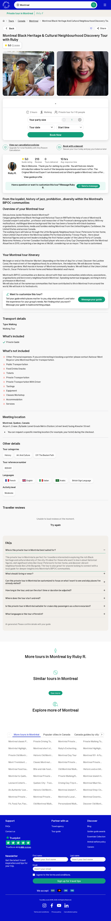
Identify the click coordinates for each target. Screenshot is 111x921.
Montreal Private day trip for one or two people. (43, 796)
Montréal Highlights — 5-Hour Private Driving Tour (18, 748)
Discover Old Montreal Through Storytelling (93, 803)
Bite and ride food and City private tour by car (43, 769)
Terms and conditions (41, 912)
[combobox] (70, 127)
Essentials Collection (96, 836)
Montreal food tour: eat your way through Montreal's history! (18, 769)
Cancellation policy (70, 912)
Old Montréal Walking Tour (68, 769)
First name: (37, 855)
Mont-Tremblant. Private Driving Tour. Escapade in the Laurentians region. (18, 762)
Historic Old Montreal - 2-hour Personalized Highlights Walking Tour (43, 789)
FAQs (7, 826)
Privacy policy (56, 912)
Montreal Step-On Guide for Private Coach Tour (93, 789)
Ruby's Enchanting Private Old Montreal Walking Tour (68, 748)
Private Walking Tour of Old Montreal (93, 741)
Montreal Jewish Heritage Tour (93, 776)
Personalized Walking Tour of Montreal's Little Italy (68, 803)
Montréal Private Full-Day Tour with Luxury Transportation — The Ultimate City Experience (68, 741)
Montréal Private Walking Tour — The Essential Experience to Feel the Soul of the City (68, 762)
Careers (90, 847)
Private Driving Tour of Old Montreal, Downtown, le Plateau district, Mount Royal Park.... (43, 741)
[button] (28, 73)
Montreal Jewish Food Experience (68, 789)
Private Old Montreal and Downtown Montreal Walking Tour (18, 755)
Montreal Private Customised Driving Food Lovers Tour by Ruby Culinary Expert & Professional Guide (43, 776)
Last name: (75, 855)
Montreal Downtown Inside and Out (93, 796)
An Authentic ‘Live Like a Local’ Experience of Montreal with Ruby (18, 789)
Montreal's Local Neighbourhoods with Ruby (68, 796)
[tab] (26, 734)
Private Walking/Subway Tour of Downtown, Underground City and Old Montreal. (68, 776)
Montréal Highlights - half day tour (93, 748)
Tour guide (56, 831)
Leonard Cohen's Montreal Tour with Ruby (18, 782)
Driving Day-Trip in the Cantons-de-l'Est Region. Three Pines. (68, 782)
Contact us (10, 831)
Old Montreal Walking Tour (43, 803)
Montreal (33, 20)
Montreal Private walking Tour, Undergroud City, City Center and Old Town (18, 796)
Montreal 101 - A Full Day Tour (93, 755)
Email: (35, 865)
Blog (89, 826)
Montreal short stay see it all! (43, 748)
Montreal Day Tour (67, 755)
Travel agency (57, 826)
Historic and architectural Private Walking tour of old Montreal (93, 769)
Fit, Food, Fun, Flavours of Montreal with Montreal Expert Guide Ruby (18, 803)
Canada (21, 20)
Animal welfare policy (96, 841)
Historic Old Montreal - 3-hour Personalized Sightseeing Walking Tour (43, 755)
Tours (11, 20)
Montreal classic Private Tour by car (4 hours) (18, 741)
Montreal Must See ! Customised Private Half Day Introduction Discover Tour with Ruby (93, 782)
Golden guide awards (96, 831)
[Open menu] (105, 4)
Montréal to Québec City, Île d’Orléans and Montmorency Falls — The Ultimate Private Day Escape (18, 776)
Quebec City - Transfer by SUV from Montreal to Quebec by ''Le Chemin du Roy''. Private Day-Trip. (43, 782)
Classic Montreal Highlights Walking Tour (43, 762)
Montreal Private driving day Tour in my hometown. (93, 762)
